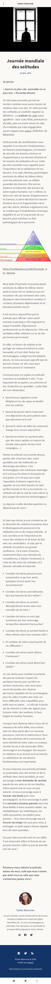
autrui (28, 130)
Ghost (31, 962)
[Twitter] (25, 981)
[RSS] (32, 953)
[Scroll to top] (37, 981)
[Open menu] (3, 3)
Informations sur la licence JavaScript (25, 968)
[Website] (19, 935)
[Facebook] (14, 981)
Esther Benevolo (26, 3)
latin (34, 115)
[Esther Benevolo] (25, 898)
